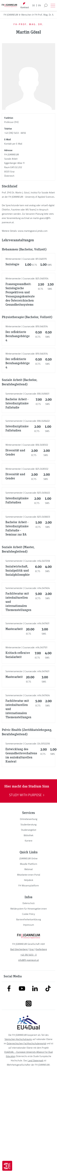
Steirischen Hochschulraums (18, 1039)
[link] (28, 819)
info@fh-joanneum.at (28, 960)
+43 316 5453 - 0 (28, 954)
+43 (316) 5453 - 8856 (15, 132)
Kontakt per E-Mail (13, 143)
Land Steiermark (35, 1060)
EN (39, 5)
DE (33, 5)
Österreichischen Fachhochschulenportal (26, 1043)
